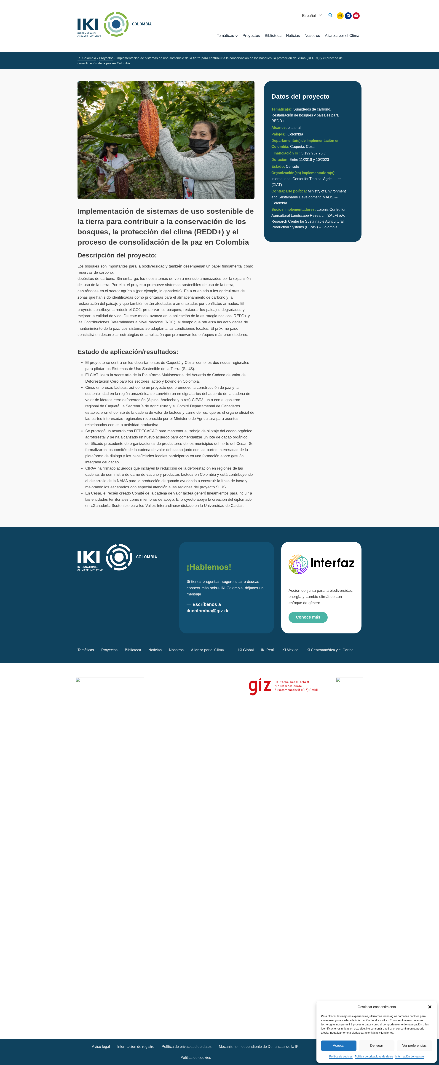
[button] (430, 1007)
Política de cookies (341, 1056)
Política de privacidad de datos (374, 1056)
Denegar (376, 1045)
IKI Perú (267, 650)
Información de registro (409, 1056)
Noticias (293, 35)
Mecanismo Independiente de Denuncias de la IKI (259, 1047)
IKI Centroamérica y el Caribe (329, 650)
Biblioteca (273, 35)
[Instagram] (340, 15)
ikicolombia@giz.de (208, 610)
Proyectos (251, 35)
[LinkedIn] (348, 15)
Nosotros (312, 35)
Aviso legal (101, 1047)
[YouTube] (356, 15)
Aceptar (339, 1045)
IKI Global (246, 650)
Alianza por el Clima (342, 35)
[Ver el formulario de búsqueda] (330, 15)
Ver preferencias (414, 1045)
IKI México (289, 650)
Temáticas (86, 650)
